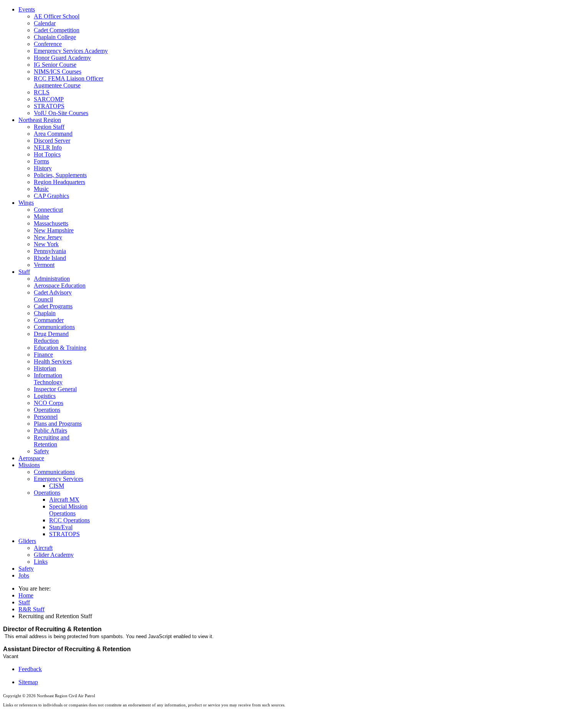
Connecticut (48, 209)
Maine (41, 216)
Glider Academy (54, 554)
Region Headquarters (59, 182)
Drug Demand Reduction (51, 337)
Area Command (53, 133)
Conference (48, 44)
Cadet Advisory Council (53, 296)
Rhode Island (50, 258)
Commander (49, 320)
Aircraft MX (64, 499)
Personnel (46, 416)
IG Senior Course (55, 64)
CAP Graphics (51, 196)
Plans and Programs (58, 423)
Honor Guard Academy (62, 57)
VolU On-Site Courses (61, 113)
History (43, 168)
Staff (24, 271)
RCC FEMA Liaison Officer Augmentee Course (68, 82)
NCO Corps (48, 403)
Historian (45, 368)
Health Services (53, 361)
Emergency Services (58, 479)
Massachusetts (51, 223)
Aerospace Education (60, 285)
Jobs (23, 575)
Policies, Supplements (60, 175)
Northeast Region (39, 120)
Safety (41, 451)
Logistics (45, 396)
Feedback (30, 669)
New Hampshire (54, 230)
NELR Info (48, 147)
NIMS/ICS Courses (57, 71)
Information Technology (48, 378)
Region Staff (49, 126)
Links (41, 561)
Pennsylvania (50, 251)
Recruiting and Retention (51, 441)
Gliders (27, 541)
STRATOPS (49, 106)
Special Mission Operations (68, 510)
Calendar (45, 23)
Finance (43, 354)
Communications (54, 327)
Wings (26, 202)
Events (26, 9)
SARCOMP (49, 99)
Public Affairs (50, 430)
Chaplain (45, 313)
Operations (47, 410)
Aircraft (43, 548)
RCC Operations (69, 520)
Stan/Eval (61, 527)
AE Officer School (56, 16)
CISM (56, 485)
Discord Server (52, 140)
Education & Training (60, 347)
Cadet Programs (53, 306)
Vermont (44, 265)
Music (41, 189)
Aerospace (31, 458)
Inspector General (55, 389)
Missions (29, 465)
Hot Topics (47, 154)
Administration (52, 278)
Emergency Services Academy (71, 51)
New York (46, 244)
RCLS (41, 92)
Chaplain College (55, 37)
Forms (41, 161)
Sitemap (28, 682)
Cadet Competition (56, 30)
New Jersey (48, 237)
